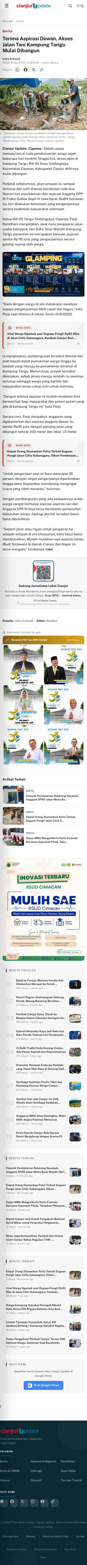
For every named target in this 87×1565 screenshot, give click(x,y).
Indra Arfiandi (11, 58)
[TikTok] (55, 1503)
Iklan (43, 1557)
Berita (20, 21)
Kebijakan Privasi (16, 1549)
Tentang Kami (11, 1536)
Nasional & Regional (43, 1461)
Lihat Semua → (74, 640)
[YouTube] (45, 1503)
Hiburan (5, 1480)
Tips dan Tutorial (71, 1480)
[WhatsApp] (17, 69)
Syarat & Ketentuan (45, 1549)
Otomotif (36, 1480)
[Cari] (70, 6)
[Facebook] (25, 69)
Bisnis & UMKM (9, 1470)
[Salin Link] (41, 69)
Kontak (80, 1536)
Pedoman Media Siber (56, 1536)
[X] (33, 69)
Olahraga (36, 1470)
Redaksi (30, 1536)
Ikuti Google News (46, 1385)
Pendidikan (68, 1461)
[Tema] (80, 6)
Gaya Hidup (68, 1470)
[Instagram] (34, 1503)
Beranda (7, 21)
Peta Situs (70, 1549)
